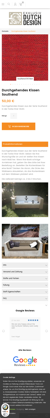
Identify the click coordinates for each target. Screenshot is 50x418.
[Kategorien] (3, 4)
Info (4, 265)
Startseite (5, 31)
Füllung (6, 285)
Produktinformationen (12, 144)
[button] (11, 84)
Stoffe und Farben (11, 278)
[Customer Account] (15, 4)
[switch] (5, 414)
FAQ (5, 298)
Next (46, 331)
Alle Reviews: (25, 350)
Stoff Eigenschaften (11, 291)
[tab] (25, 145)
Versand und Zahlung (12, 271)
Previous (3, 331)
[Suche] (9, 4)
